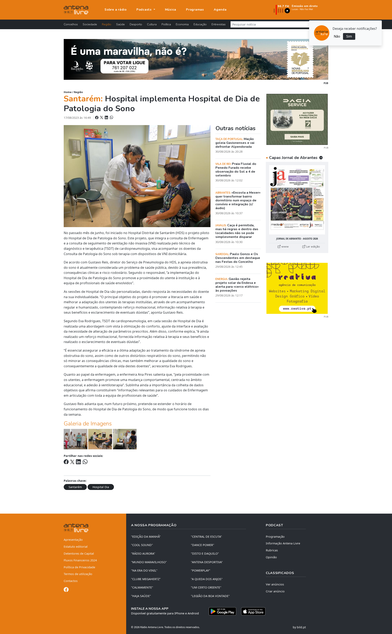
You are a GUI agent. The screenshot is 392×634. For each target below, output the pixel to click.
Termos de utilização (78, 574)
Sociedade (90, 24)
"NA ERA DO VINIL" (144, 570)
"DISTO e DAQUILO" (205, 553)
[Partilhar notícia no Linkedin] (107, 117)
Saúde (120, 24)
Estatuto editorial (76, 547)
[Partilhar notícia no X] (102, 117)
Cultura (152, 24)
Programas (195, 10)
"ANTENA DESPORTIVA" (207, 562)
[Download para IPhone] (253, 611)
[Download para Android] (222, 611)
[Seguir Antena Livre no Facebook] (66, 590)
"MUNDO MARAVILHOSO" (149, 562)
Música (170, 10)
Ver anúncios (275, 584)
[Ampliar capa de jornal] (297, 200)
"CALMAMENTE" (142, 587)
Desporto (136, 24)
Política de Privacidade (79, 567)
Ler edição (312, 246)
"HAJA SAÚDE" (141, 596)
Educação (200, 24)
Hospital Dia (100, 487)
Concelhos (71, 24)
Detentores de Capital (79, 553)
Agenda (220, 10)
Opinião (271, 557)
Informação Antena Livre (283, 543)
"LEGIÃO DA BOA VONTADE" (210, 596)
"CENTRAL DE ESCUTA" (206, 537)
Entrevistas (219, 24)
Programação (275, 537)
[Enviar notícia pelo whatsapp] (111, 117)
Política (166, 24)
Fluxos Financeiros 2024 (80, 560)
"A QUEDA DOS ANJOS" (207, 579)
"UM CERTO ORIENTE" (206, 587)
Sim (349, 36)
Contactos (71, 581)
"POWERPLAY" (200, 570)
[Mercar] (297, 119)
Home (68, 92)
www (285, 246)
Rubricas (272, 550)
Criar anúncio (275, 591)
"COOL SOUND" (142, 545)
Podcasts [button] (144, 10)
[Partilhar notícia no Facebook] (97, 117)
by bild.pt (299, 627)
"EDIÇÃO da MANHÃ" (146, 537)
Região (106, 24)
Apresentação (73, 540)
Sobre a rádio (116, 10)
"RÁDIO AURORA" (143, 553)
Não (337, 36)
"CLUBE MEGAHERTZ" (146, 579)
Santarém (75, 487)
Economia (182, 24)
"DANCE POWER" (202, 545)
